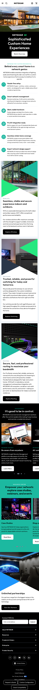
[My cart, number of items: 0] (36, 3)
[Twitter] (24, 657)
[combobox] (6, 4)
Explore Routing (11, 399)
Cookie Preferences (19, 673)
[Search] (6, 4)
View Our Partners (10, 607)
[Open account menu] (32, 3)
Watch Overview (19, 54)
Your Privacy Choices (17, 676)
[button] (14, 474)
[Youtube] (19, 657)
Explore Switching (11, 316)
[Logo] (18, 3)
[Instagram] (14, 657)
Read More (7, 537)
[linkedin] (29, 657)
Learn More (8, 469)
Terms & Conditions (19, 679)
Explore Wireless (11, 232)
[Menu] (2, 3)
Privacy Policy (19, 669)
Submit (32, 622)
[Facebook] (10, 657)
